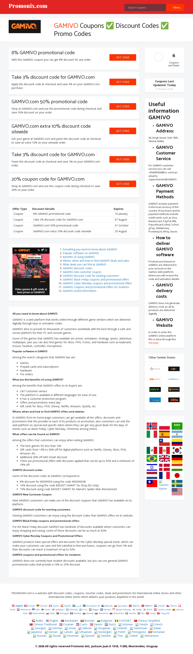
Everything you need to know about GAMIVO (90, 249)
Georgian (40, 628)
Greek (72, 628)
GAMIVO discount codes (77, 268)
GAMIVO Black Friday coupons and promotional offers (96, 279)
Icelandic (121, 628)
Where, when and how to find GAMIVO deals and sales (96, 260)
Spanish (89, 635)
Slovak (56, 635)
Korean (52, 632)
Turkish (133, 635)
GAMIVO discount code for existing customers (91, 275)
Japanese (36, 632)
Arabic (39, 620)
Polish (121, 632)
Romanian (158, 632)
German (57, 628)
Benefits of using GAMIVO (79, 257)
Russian (41, 635)
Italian (157, 628)
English (53, 620)
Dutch (112, 624)
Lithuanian (85, 632)
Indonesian (140, 628)
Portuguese (138, 632)
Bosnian (89, 620)
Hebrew (86, 628)
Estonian (127, 624)
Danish (97, 624)
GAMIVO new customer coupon (82, 272)
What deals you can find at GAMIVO (84, 264)
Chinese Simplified (148, 620)
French (157, 624)
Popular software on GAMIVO (81, 253)
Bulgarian (106, 620)
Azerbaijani (71, 620)
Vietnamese (151, 635)
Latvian (68, 632)
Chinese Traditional (45, 624)
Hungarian (103, 628)
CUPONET (124, 620)
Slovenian (72, 635)
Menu (176, 7)
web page (153, 343)
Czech (83, 624)
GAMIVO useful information (79, 291)
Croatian (68, 624)
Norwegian (104, 632)
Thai (120, 635)
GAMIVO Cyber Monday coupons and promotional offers (97, 283)
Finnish (143, 624)
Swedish (105, 635)
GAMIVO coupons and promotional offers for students (96, 287)
